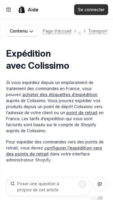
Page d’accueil (57, 30)
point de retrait (82, 112)
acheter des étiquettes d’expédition (60, 94)
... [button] (79, 30)
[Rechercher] (82, 184)
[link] (28, 9)
